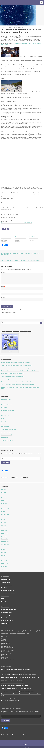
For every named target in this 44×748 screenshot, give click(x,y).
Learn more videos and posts (8, 413)
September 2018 (5, 514)
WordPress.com (31, 747)
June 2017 (3, 552)
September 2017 (5, 544)
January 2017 (4, 566)
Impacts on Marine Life (6, 404)
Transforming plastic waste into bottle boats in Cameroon (20, 260)
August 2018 (4, 517)
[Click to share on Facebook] (3, 229)
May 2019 (3, 492)
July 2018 (3, 519)
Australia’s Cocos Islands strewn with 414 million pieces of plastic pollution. (18, 368)
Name (3, 286)
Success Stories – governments (8, 429)
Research (12, 247)
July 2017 (3, 549)
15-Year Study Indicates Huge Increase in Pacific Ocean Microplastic (6, 238)
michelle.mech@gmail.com (16, 27)
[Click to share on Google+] (5, 229)
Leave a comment (19, 247)
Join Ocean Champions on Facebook (14, 477)
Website (3, 297)
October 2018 (4, 511)
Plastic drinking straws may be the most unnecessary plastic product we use (20, 253)
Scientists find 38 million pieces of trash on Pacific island (34, 237)
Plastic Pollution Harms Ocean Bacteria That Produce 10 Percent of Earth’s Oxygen (20, 370)
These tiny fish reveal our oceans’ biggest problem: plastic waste (16, 381)
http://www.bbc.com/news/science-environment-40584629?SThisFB (16, 222)
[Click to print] (8, 229)
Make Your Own (5, 415)
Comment (3, 272)
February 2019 (4, 500)
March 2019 (4, 497)
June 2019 (3, 489)
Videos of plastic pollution (7, 440)
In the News (7, 247)
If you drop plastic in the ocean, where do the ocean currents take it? (21, 238)
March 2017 (4, 560)
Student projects (5, 426)
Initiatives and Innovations (7, 410)
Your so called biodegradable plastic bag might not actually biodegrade (17, 384)
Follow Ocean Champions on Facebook (15, 735)
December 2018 (4, 506)
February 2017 (4, 563)
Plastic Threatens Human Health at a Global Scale (12, 373)
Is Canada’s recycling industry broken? (10, 698)
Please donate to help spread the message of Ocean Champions (28, 742)
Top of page (25, 744)
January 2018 (4, 536)
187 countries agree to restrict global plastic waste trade (14, 379)
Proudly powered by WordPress (15, 747)
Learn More (19, 744)
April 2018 (3, 528)
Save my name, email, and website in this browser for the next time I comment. (19, 303)
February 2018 (4, 533)
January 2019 (4, 503)
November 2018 (5, 508)
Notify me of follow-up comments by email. (11, 309)
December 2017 (4, 538)
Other (2, 418)
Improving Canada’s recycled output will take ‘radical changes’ (15, 362)
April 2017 (3, 558)
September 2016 (5, 569)
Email (2, 292)
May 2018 (3, 525)
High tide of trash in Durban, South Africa (11, 700)
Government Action (5, 402)
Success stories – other (6, 432)
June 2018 (3, 522)
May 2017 (3, 555)
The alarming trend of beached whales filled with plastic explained (16, 365)
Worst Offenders (5, 443)
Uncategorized (4, 437)
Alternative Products (6, 399)
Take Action (5, 742)
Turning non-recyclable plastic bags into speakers (12, 376)
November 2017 (5, 541)
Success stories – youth (6, 434)
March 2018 (4, 530)
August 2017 (4, 547)
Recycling (3, 421)
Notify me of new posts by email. (9, 312)
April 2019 (3, 495)
